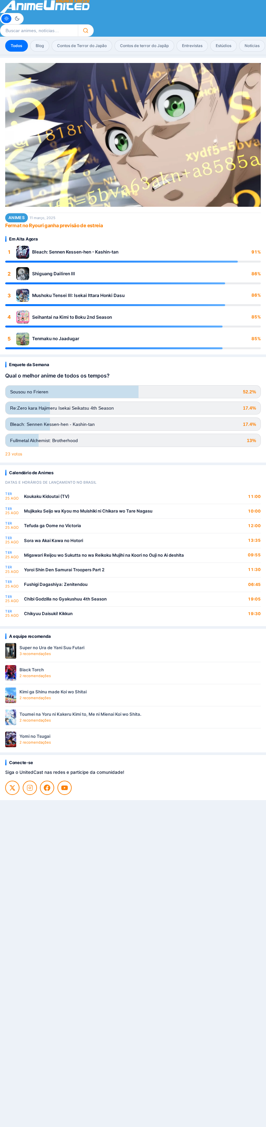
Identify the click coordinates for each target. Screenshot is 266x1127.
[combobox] (39, 30)
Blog (40, 45)
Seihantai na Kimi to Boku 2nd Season (72, 317)
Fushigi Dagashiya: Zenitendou (56, 584)
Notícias (252, 45)
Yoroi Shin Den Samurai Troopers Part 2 (64, 569)
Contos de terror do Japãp (144, 45)
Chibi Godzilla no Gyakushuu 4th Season (65, 598)
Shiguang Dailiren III (53, 273)
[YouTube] (64, 788)
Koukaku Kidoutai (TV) (46, 496)
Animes (16, 217)
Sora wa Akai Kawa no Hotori (53, 540)
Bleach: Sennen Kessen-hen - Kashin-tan (75, 251)
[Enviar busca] (86, 30)
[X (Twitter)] (12, 788)
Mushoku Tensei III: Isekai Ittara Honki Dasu (78, 295)
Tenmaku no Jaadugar (55, 338)
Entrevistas (192, 45)
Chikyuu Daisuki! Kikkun (48, 613)
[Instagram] (30, 788)
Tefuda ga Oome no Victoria (52, 525)
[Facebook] (47, 788)
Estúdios (223, 45)
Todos (16, 45)
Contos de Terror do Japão (82, 45)
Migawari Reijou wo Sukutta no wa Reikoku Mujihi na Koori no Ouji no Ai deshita (104, 555)
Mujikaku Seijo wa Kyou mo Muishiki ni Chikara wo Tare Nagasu (88, 511)
